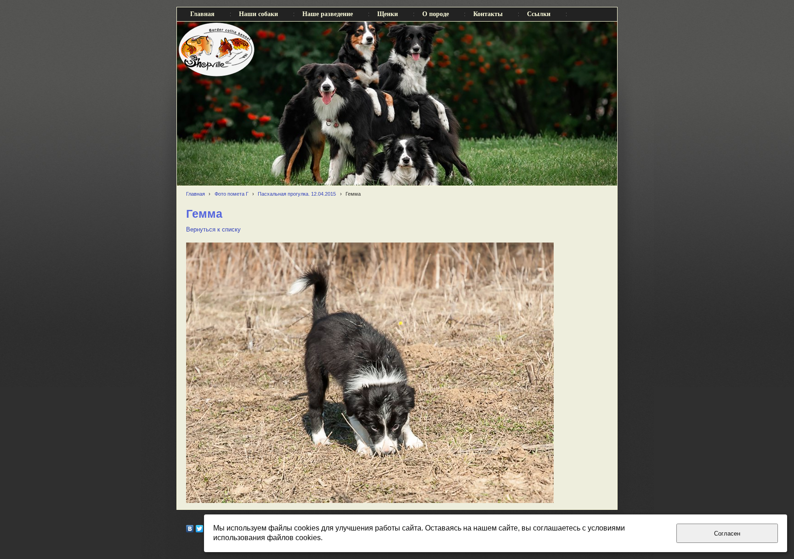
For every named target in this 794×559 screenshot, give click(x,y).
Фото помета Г (232, 194)
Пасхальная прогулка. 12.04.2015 (297, 194)
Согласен (727, 533)
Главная (195, 194)
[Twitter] (199, 529)
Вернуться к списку (213, 229)
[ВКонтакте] (190, 529)
